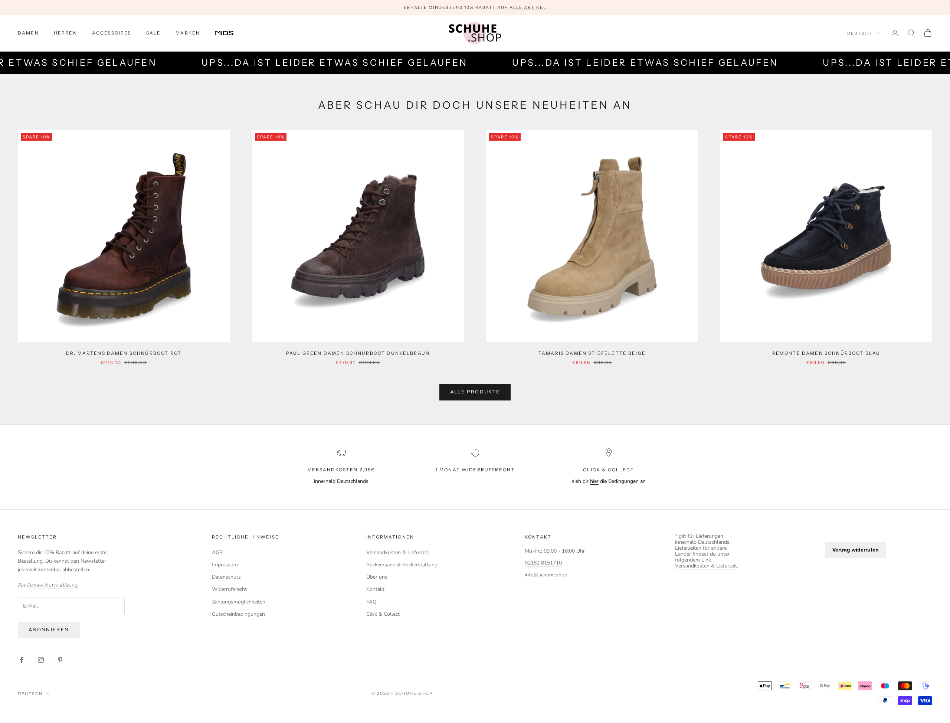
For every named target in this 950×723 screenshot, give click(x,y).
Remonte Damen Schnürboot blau (826, 353)
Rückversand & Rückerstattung (402, 564)
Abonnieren (49, 630)
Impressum (225, 564)
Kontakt (375, 589)
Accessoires (111, 33)
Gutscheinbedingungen (238, 614)
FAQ (371, 601)
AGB (217, 552)
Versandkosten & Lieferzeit (397, 552)
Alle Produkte (475, 392)
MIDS (230, 33)
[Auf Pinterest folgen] (60, 660)
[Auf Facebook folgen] (21, 660)
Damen (28, 33)
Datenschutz (226, 576)
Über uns (376, 576)
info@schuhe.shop (546, 574)
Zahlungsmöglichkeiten (238, 601)
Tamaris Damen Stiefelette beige (592, 353)
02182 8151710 (543, 562)
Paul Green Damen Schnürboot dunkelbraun (358, 353)
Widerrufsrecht (229, 589)
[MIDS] (230, 33)
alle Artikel (528, 7)
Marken (188, 33)
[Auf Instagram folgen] (41, 660)
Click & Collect (383, 614)
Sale (153, 33)
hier (594, 481)
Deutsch (859, 33)
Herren (65, 33)
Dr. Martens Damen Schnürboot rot (123, 353)
